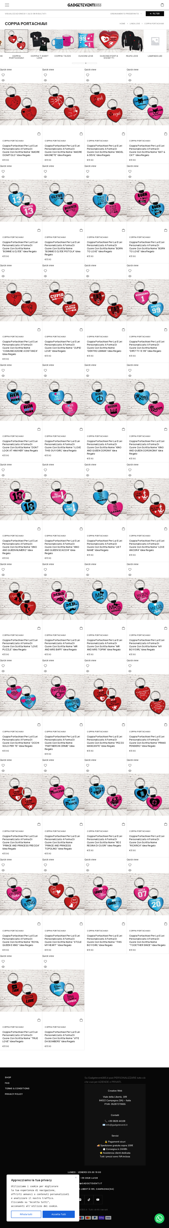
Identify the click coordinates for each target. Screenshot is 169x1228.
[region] (43, 1198)
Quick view (6, 69)
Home (122, 23)
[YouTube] (97, 1199)
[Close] (76, 1177)
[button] (39, 134)
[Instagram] (80, 1199)
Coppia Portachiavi (13, 140)
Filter (156, 13)
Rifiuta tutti (26, 1214)
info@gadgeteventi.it (116, 1124)
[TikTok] (88, 1199)
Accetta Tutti (58, 1214)
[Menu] (7, 5)
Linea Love (135, 23)
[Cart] (162, 5)
